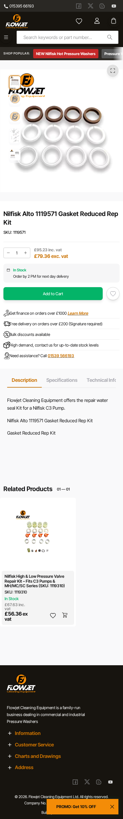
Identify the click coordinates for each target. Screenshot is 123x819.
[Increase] (25, 252)
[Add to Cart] (65, 615)
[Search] (109, 37)
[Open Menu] (6, 37)
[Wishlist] (79, 21)
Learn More (78, 313)
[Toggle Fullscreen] (112, 70)
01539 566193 (61, 355)
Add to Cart (53, 293)
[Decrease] (8, 252)
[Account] (97, 21)
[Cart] (114, 21)
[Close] (112, 806)
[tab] (24, 380)
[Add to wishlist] (113, 293)
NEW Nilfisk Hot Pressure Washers (66, 53)
